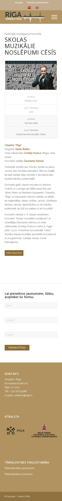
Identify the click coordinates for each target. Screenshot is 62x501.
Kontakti (19, 2)
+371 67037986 (18, 391)
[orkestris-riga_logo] (26, 17)
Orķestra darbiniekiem (38, 2)
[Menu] (52, 17)
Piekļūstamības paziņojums (20, 468)
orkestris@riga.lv (23, 395)
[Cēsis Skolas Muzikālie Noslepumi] (31, 75)
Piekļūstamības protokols (19, 474)
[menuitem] (19, 2)
